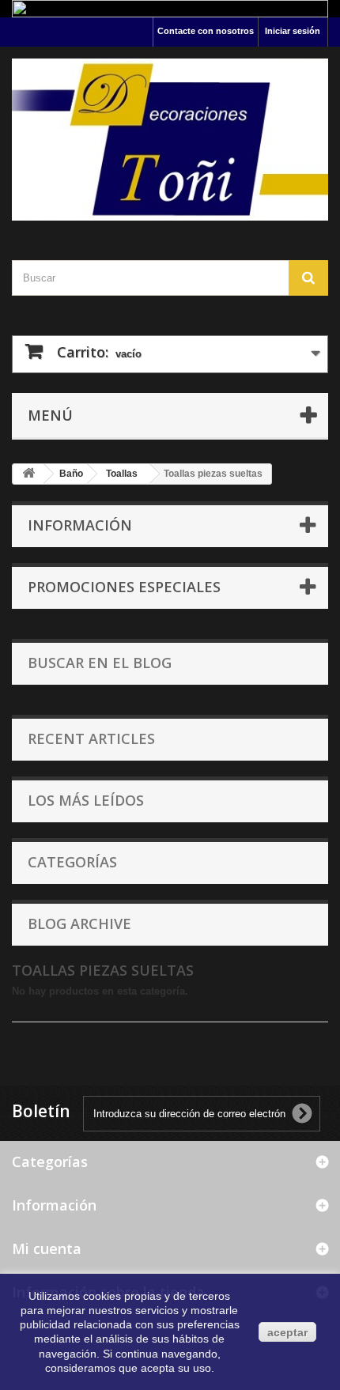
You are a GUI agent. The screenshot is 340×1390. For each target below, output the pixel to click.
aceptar (287, 1332)
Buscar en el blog (100, 662)
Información (80, 525)
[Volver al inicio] (28, 474)
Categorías (72, 861)
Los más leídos (86, 800)
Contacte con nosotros (205, 31)
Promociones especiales (124, 586)
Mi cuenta (46, 1248)
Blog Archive (79, 923)
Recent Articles (91, 738)
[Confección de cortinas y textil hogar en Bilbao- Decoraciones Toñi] (170, 140)
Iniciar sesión (292, 31)
